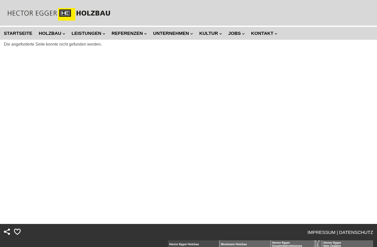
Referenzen (128, 33)
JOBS (235, 33)
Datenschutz (356, 232)
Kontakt (263, 33)
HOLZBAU (51, 33)
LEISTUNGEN (87, 33)
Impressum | (322, 232)
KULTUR (209, 33)
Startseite (18, 33)
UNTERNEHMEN (171, 33)
